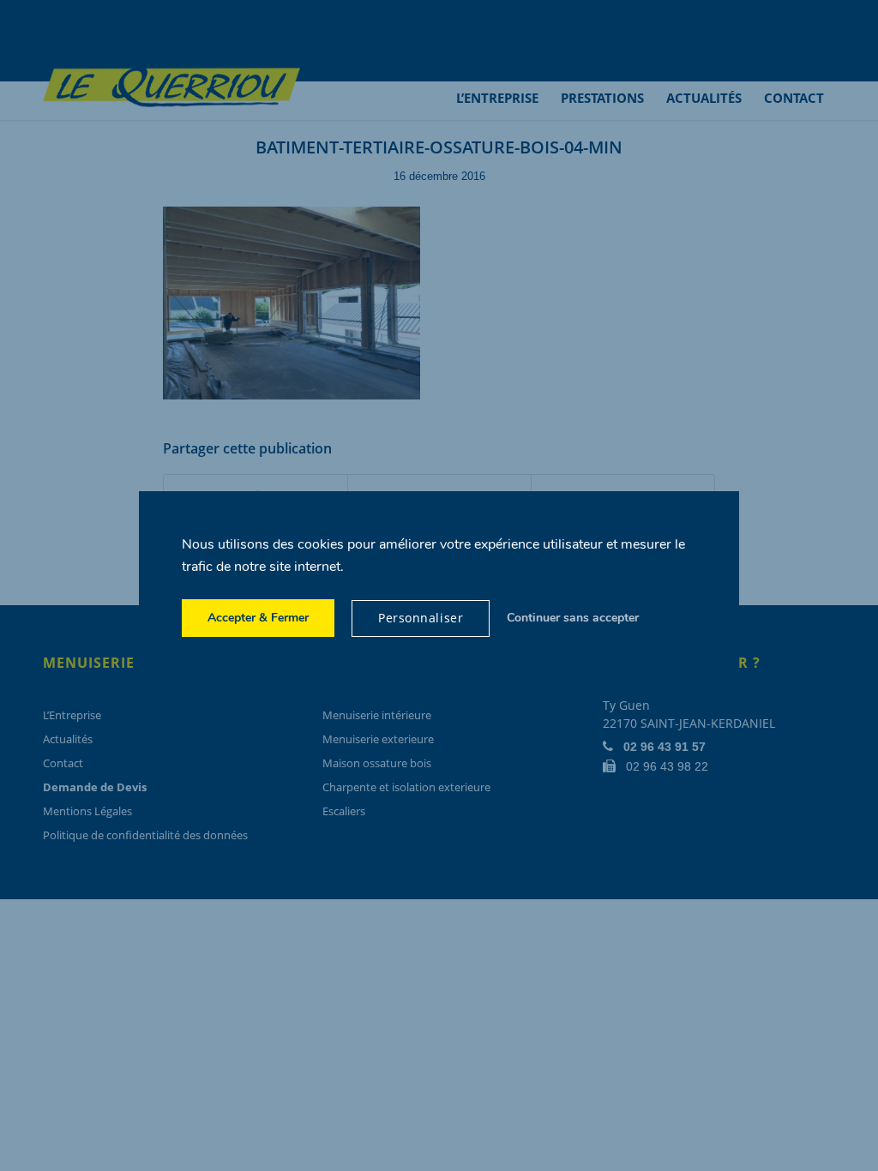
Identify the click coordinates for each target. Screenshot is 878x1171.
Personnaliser (420, 618)
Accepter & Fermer (258, 618)
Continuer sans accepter (573, 618)
